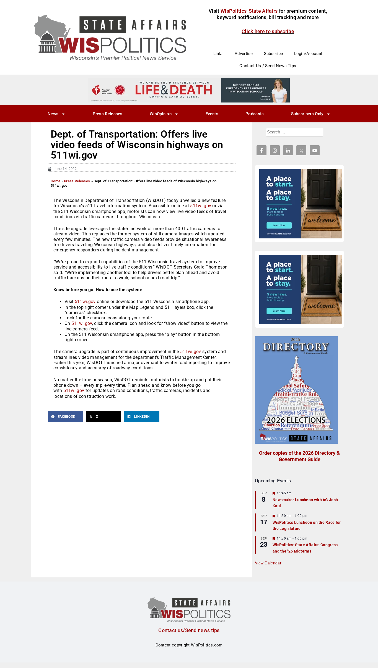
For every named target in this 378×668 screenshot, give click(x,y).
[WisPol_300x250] (300, 203)
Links (218, 53)
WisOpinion (161, 113)
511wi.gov (200, 205)
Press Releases (108, 113)
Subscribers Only (307, 113)
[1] (189, 89)
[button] (65, 416)
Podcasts (254, 113)
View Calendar (268, 563)
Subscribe (273, 53)
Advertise (244, 53)
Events (212, 113)
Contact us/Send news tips (189, 630)
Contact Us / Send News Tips (267, 65)
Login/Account (308, 53)
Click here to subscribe (268, 31)
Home (55, 181)
